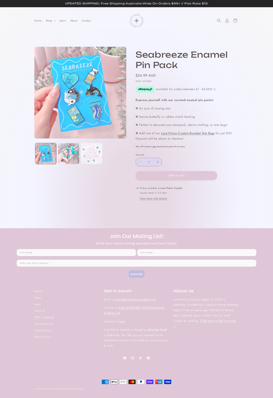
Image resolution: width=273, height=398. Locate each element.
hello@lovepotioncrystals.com (136, 299)
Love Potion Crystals (53, 388)
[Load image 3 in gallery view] (91, 153)
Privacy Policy (42, 330)
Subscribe (137, 274)
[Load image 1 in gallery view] (45, 153)
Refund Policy (42, 337)
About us (39, 311)
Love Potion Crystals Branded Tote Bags (187, 133)
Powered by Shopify (74, 388)
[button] (50, 20)
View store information (153, 198)
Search (38, 291)
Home (37, 298)
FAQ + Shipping (44, 317)
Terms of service (44, 324)
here (122, 321)
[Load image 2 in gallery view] (68, 153)
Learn (37, 304)
